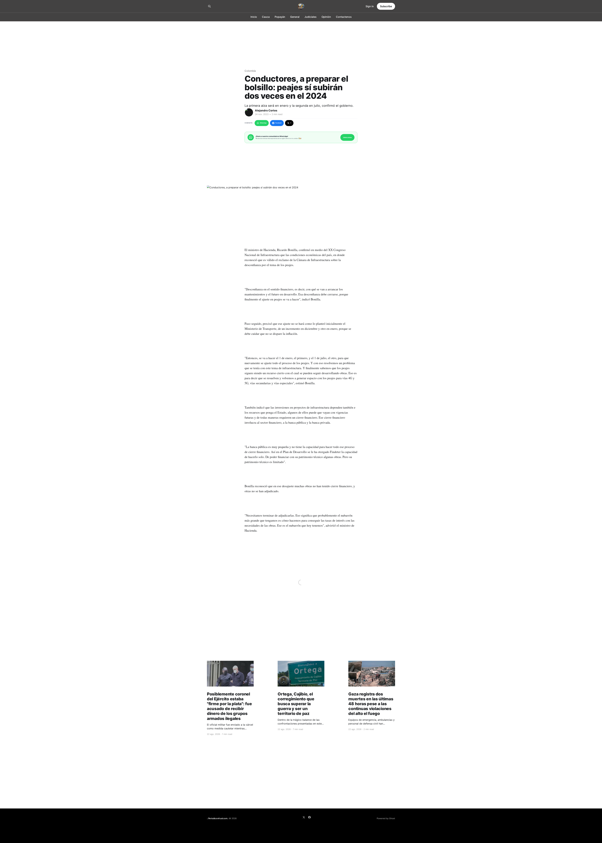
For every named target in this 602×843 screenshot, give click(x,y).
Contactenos (344, 16)
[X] (304, 817)
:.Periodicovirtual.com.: (217, 818)
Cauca (266, 16)
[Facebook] (309, 817)
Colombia (250, 70)
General (294, 16)
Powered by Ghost (386, 818)
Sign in (370, 6)
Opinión (326, 16)
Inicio (254, 16)
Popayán (280, 16)
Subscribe (386, 6)
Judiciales (310, 16)
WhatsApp (263, 123)
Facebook (278, 123)
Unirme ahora (347, 137)
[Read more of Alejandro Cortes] (249, 112)
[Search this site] (209, 6)
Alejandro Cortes (266, 110)
